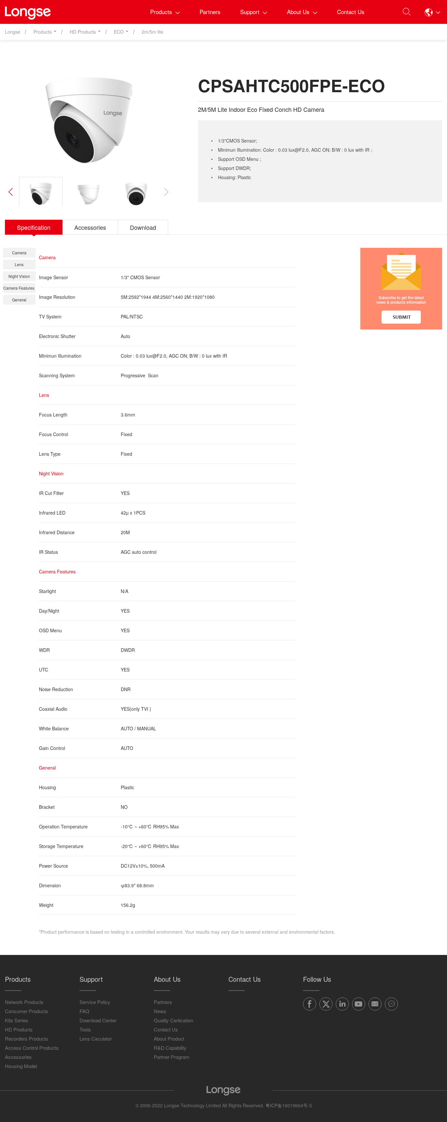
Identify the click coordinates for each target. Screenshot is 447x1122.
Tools (85, 1029)
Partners (210, 12)
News (160, 1011)
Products (161, 12)
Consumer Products (26, 1011)
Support (249, 12)
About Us (298, 12)
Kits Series (16, 1020)
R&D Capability (170, 1047)
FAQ (84, 1011)
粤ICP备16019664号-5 (288, 1105)
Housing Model (21, 1065)
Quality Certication (173, 1020)
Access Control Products (32, 1047)
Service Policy (95, 1001)
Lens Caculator (96, 1038)
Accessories (18, 1056)
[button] (432, 12)
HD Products (19, 1029)
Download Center (98, 1020)
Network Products (24, 1001)
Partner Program (171, 1056)
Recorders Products (26, 1038)
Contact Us (351, 12)
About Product (169, 1038)
